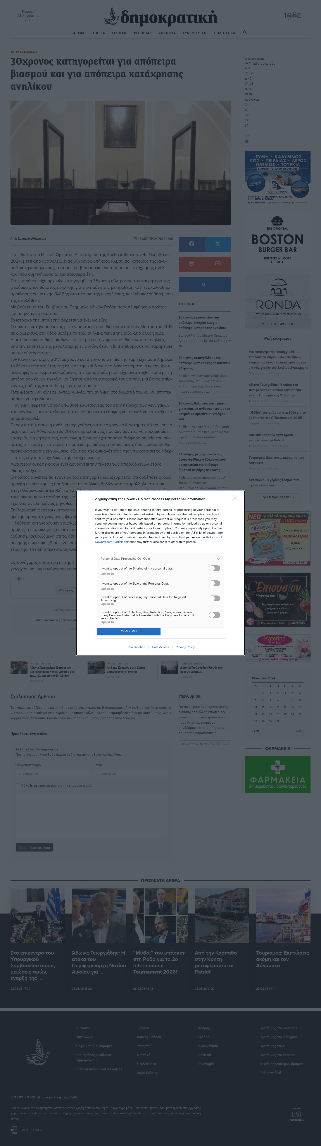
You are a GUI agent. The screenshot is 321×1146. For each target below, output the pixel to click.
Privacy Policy (185, 647)
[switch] (214, 568)
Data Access (160, 647)
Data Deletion (135, 647)
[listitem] (160, 558)
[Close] (236, 499)
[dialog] (160, 573)
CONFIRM (129, 631)
